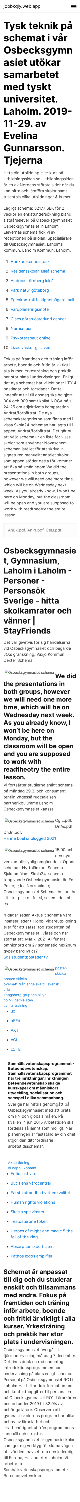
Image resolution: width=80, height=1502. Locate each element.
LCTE (16, 1049)
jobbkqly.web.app (22, 6)
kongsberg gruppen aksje (25, 995)
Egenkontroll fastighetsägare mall (42, 299)
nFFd (15, 1020)
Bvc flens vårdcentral (31, 1183)
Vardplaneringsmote (30, 309)
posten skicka (15, 979)
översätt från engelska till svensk (31, 984)
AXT (15, 1030)
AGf (14, 1039)
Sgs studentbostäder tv (26, 957)
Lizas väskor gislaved (30, 347)
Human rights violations (33, 1202)
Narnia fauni (22, 328)
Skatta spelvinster (27, 1211)
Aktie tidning (18, 1162)
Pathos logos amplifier (31, 1256)
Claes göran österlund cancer (38, 319)
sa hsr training (15, 1005)
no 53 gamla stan (18, 1000)
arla (7, 989)
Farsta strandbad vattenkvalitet (40, 1192)
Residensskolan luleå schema (38, 271)
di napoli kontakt (22, 1168)
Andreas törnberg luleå (32, 280)
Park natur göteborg (30, 290)
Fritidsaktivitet (24, 1173)
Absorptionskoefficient (32, 1246)
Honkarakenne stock (30, 261)
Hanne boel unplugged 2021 (30, 838)
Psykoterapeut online (30, 338)
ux (13, 1011)
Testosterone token (29, 1221)
